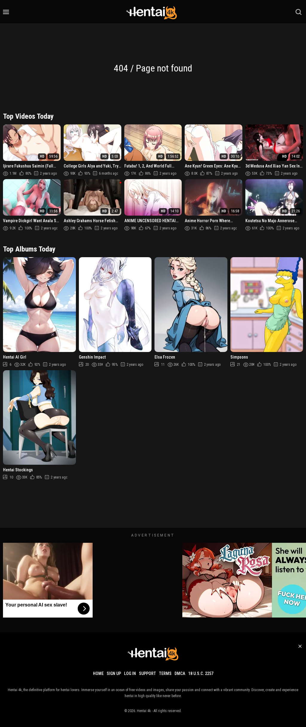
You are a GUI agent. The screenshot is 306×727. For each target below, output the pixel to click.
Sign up (114, 673)
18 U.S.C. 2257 (200, 673)
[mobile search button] (298, 11)
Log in (130, 673)
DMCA (180, 673)
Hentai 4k (144, 711)
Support (147, 673)
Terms (165, 673)
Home (98, 673)
